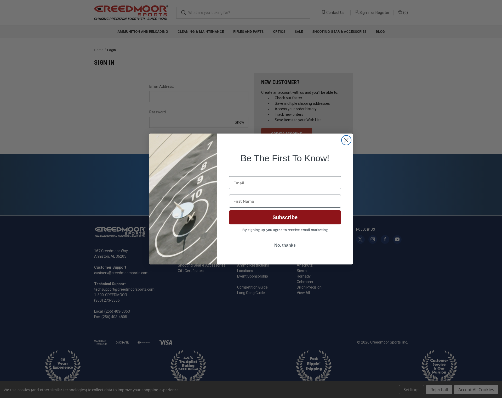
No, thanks (285, 245)
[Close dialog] (346, 140)
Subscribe (285, 217)
